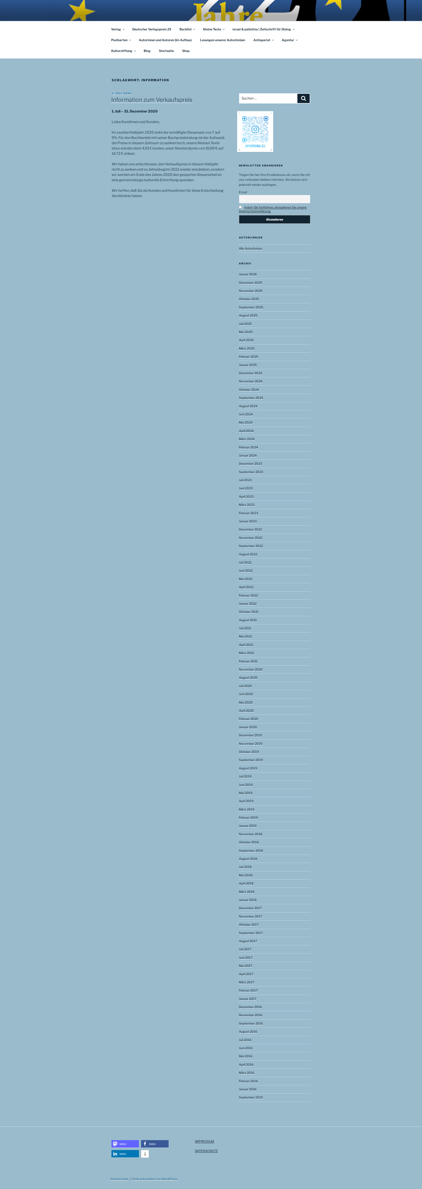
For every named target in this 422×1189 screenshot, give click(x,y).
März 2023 (247, 505)
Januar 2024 (248, 455)
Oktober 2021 (248, 612)
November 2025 (250, 291)
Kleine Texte (212, 29)
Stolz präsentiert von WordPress (154, 1179)
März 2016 (246, 1073)
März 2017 (246, 982)
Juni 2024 (246, 414)
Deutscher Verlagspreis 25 (151, 29)
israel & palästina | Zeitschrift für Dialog (262, 29)
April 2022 (246, 587)
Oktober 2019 (249, 752)
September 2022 (251, 546)
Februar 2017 (248, 990)
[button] (125, 1144)
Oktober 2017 (248, 924)
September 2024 (251, 398)
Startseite (166, 51)
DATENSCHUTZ (206, 1151)
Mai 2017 (245, 966)
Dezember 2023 (250, 463)
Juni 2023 (246, 488)
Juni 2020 (246, 694)
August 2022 (248, 554)
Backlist (186, 29)
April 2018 (246, 883)
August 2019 (248, 768)
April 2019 (246, 801)
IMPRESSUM (204, 1141)
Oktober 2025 (249, 299)
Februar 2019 (248, 817)
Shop (185, 51)
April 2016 (246, 1064)
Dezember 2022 (250, 529)
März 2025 (247, 348)
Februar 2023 (248, 513)
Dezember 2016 (250, 1007)
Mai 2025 (246, 332)
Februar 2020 (248, 719)
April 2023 (246, 496)
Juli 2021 (245, 628)
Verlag (116, 29)
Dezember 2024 (250, 373)
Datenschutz (119, 1179)
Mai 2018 (245, 875)
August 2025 (248, 315)
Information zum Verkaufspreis (151, 99)
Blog (147, 51)
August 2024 (248, 406)
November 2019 (250, 743)
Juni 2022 (246, 570)
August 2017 (248, 941)
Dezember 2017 (250, 908)
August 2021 (248, 620)
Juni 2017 (245, 957)
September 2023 (251, 472)
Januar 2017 (247, 999)
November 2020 (251, 669)
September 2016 (251, 1023)
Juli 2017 (245, 949)
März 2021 (246, 653)
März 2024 (247, 439)
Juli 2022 (245, 562)
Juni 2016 (246, 1048)
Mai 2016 (245, 1056)
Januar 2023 (248, 521)
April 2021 (246, 645)
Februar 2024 (248, 447)
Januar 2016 (247, 1089)
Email (243, 192)
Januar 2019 (247, 826)
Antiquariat (261, 40)
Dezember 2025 (250, 282)
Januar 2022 (247, 603)
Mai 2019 (245, 793)
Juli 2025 (245, 324)
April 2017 (246, 974)
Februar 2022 (248, 595)
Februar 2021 (248, 661)
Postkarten (119, 40)
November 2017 (250, 916)
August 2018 (248, 859)
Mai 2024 (246, 422)
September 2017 (251, 933)
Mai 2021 (245, 636)
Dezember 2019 (250, 735)
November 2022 (250, 538)
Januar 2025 (248, 365)
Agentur (288, 40)
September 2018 (251, 850)
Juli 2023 (245, 480)
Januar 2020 (248, 727)
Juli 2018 (245, 867)
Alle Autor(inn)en (250, 248)
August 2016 (248, 1031)
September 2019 (251, 760)
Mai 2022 (245, 579)
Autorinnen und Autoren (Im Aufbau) (165, 40)
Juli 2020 (245, 686)
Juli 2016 (245, 1040)
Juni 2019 (246, 785)
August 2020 (248, 677)
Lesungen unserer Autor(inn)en (222, 40)
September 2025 (251, 307)
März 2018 (246, 892)
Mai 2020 (246, 702)
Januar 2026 (248, 274)
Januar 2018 (247, 900)
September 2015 (251, 1097)
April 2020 (246, 710)
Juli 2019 (245, 776)
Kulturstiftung (121, 51)
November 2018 (250, 834)
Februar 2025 (248, 356)
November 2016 (250, 1015)
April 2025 (246, 340)
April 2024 (246, 431)
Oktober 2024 (249, 389)
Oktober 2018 (249, 842)
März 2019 (246, 809)
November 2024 (250, 381)
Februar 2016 (248, 1081)
